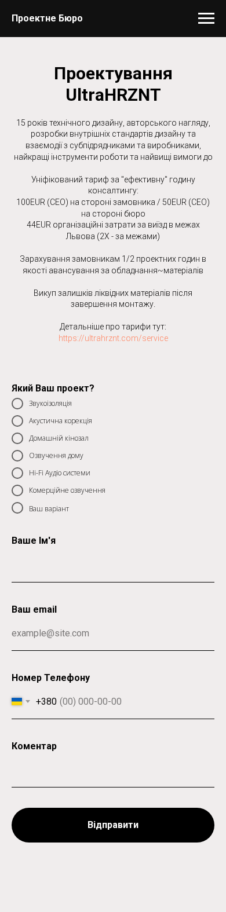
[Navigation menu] (206, 18)
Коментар (34, 746)
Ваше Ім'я (34, 540)
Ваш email (34, 609)
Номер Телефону (51, 677)
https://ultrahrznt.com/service (113, 338)
